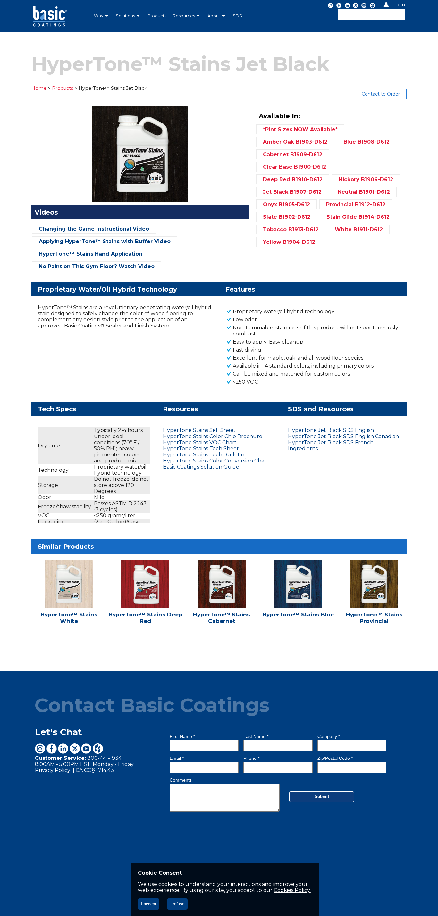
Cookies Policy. (292, 890)
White (359, 229)
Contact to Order (381, 94)
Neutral (364, 192)
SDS (237, 15)
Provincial (355, 204)
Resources (184, 15)
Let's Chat (58, 731)
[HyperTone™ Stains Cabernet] (222, 596)
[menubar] (185, 16)
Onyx (286, 204)
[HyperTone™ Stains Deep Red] (146, 596)
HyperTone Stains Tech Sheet (201, 448)
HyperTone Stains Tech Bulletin (203, 455)
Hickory (366, 179)
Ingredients (303, 448)
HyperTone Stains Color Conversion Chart (216, 461)
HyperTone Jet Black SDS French (331, 442)
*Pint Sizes (300, 129)
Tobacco (291, 229)
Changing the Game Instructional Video (94, 229)
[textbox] (371, 14)
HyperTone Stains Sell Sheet (199, 430)
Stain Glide (358, 217)
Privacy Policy (53, 770)
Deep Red (293, 179)
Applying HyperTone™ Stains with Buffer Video (105, 241)
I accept (148, 904)
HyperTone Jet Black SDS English (331, 430)
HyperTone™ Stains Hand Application (90, 254)
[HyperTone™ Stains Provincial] (375, 596)
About (213, 15)
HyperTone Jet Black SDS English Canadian (343, 436)
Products (156, 15)
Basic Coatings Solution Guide (201, 467)
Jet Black (292, 192)
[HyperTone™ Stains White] (69, 596)
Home (38, 88)
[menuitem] (102, 16)
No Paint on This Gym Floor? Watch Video (97, 266)
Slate (286, 217)
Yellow (289, 242)
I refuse (177, 904)
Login (398, 5)
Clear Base (294, 167)
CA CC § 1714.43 (95, 770)
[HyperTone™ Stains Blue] (298, 596)
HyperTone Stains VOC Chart (200, 442)
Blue (366, 142)
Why (98, 15)
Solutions (125, 15)
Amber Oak (295, 142)
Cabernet (292, 154)
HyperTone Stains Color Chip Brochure (212, 436)
